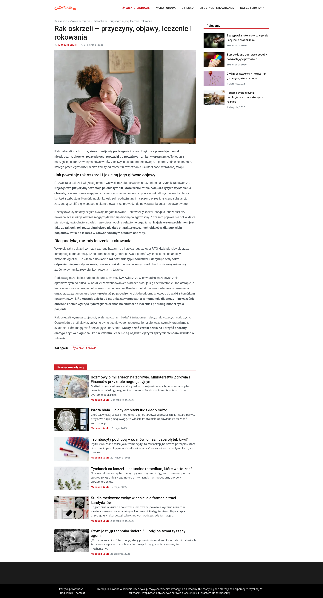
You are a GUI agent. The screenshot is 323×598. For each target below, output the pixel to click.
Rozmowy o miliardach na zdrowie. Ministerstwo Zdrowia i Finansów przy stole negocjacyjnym (140, 379)
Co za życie (60, 20)
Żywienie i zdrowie (136, 7)
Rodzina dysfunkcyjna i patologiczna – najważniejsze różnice (245, 97)
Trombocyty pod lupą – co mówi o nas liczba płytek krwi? (139, 439)
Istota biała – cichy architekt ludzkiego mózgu (130, 410)
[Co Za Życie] (65, 7)
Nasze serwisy (251, 7)
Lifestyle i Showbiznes (217, 7)
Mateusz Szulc (67, 44)
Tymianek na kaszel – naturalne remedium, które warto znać (141, 469)
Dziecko (188, 7)
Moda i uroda (166, 7)
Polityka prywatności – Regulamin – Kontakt (72, 591)
